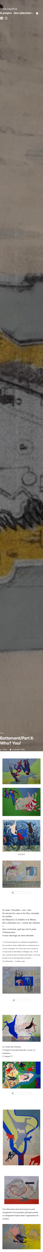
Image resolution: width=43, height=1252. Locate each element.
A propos (6, 13)
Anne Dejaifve (8, 9)
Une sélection (22, 13)
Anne (5, 749)
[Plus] (37, 13)
